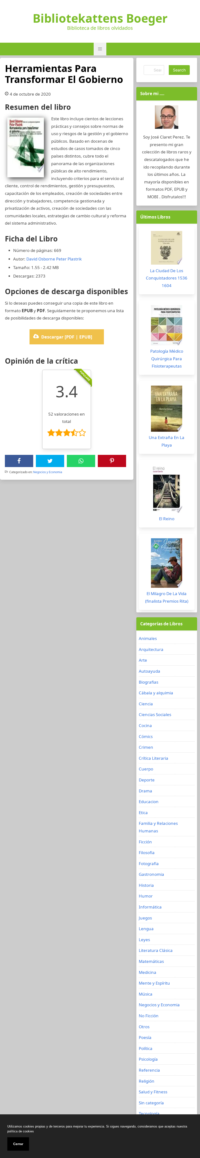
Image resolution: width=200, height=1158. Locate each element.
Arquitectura (151, 649)
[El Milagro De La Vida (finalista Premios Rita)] (167, 564)
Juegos (145, 918)
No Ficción (149, 1015)
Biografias (148, 682)
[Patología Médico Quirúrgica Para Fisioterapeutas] (167, 326)
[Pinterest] (112, 461)
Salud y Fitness (153, 1092)
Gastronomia (151, 874)
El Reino (166, 518)
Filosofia (147, 852)
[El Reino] (167, 490)
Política (145, 1048)
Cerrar (18, 1144)
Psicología (148, 1059)
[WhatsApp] (81, 461)
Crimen (146, 747)
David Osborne (40, 259)
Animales (148, 638)
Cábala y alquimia (156, 693)
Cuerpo (146, 769)
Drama (145, 791)
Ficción (145, 842)
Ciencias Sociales (155, 714)
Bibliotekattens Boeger (100, 18)
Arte (143, 660)
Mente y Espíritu (154, 983)
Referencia (149, 1070)
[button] (100, 49)
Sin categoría (151, 1103)
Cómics (146, 736)
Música (145, 994)
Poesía (145, 1037)
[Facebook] (19, 461)
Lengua (146, 928)
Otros (144, 1026)
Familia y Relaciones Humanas (158, 827)
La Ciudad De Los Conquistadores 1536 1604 (166, 278)
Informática (150, 907)
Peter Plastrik (69, 259)
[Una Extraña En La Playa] (167, 410)
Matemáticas (151, 961)
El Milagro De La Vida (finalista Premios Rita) (166, 597)
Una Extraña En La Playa (166, 441)
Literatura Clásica (156, 950)
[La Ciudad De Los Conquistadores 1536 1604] (167, 249)
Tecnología (149, 1113)
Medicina (147, 972)
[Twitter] (50, 461)
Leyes (144, 939)
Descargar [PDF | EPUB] (66, 337)
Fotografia (149, 863)
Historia (146, 885)
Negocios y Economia (47, 472)
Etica (143, 812)
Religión (146, 1081)
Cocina (145, 725)
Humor (146, 896)
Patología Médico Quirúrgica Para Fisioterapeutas (166, 358)
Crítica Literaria (153, 758)
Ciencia (146, 704)
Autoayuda (149, 671)
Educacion (149, 801)
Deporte (147, 780)
